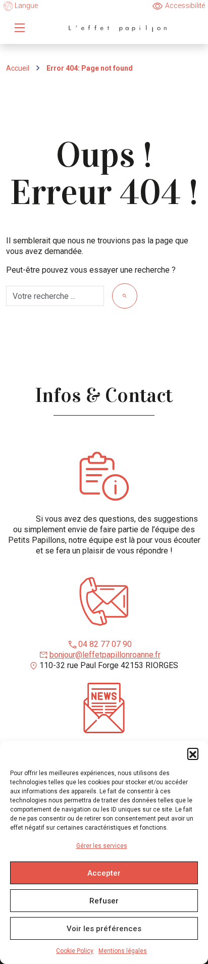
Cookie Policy (74, 950)
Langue (25, 6)
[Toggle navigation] (19, 28)
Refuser (104, 900)
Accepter (104, 873)
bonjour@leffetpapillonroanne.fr (105, 654)
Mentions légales (122, 950)
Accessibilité (185, 6)
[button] (193, 753)
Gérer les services (101, 845)
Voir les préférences (104, 928)
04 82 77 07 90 (105, 644)
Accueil (17, 68)
